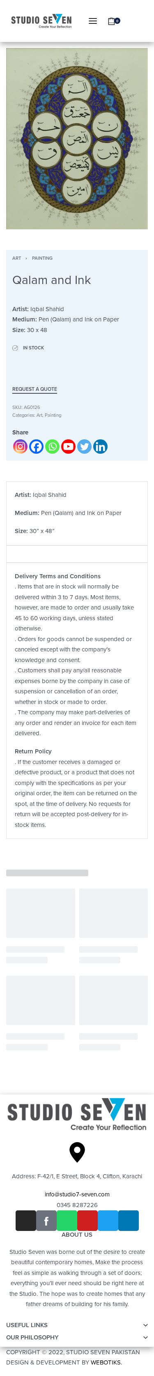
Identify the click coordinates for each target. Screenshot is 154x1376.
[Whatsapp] (52, 446)
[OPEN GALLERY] (77, 138)
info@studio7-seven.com (77, 1194)
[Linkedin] (100, 446)
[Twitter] (84, 446)
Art (16, 258)
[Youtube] (68, 446)
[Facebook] (36, 446)
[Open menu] (92, 21)
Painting (42, 258)
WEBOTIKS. (106, 1362)
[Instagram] (20, 446)
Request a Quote (34, 389)
